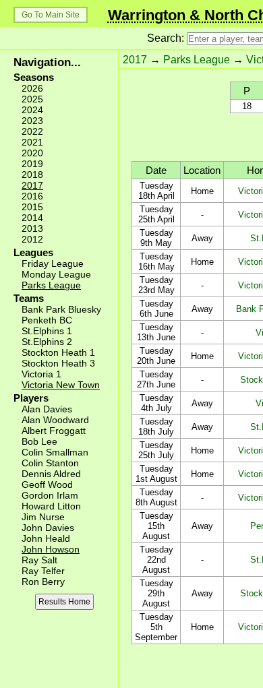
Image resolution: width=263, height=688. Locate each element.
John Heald (46, 538)
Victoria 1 (41, 374)
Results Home (64, 601)
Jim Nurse (43, 516)
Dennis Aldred (51, 473)
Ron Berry (43, 581)
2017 (32, 185)
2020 (32, 153)
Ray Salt (39, 560)
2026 (32, 88)
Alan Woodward (55, 419)
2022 (32, 131)
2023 (32, 120)
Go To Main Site (51, 15)
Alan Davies (47, 409)
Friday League (53, 263)
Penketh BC (47, 320)
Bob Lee (39, 441)
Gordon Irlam (50, 495)
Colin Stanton (50, 463)
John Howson (51, 549)
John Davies (48, 527)
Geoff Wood (47, 484)
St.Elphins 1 (47, 330)
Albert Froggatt (54, 430)
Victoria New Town (61, 384)
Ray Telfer (43, 570)
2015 (32, 206)
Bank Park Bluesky (61, 309)
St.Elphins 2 (47, 341)
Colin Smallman (55, 452)
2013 (32, 228)
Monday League (56, 274)
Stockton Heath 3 (58, 363)
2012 (32, 239)
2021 (32, 142)
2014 (32, 217)
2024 (32, 109)
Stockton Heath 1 (58, 352)
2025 (32, 99)
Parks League (51, 285)
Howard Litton (51, 506)
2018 (32, 174)
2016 (32, 196)
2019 (32, 163)
